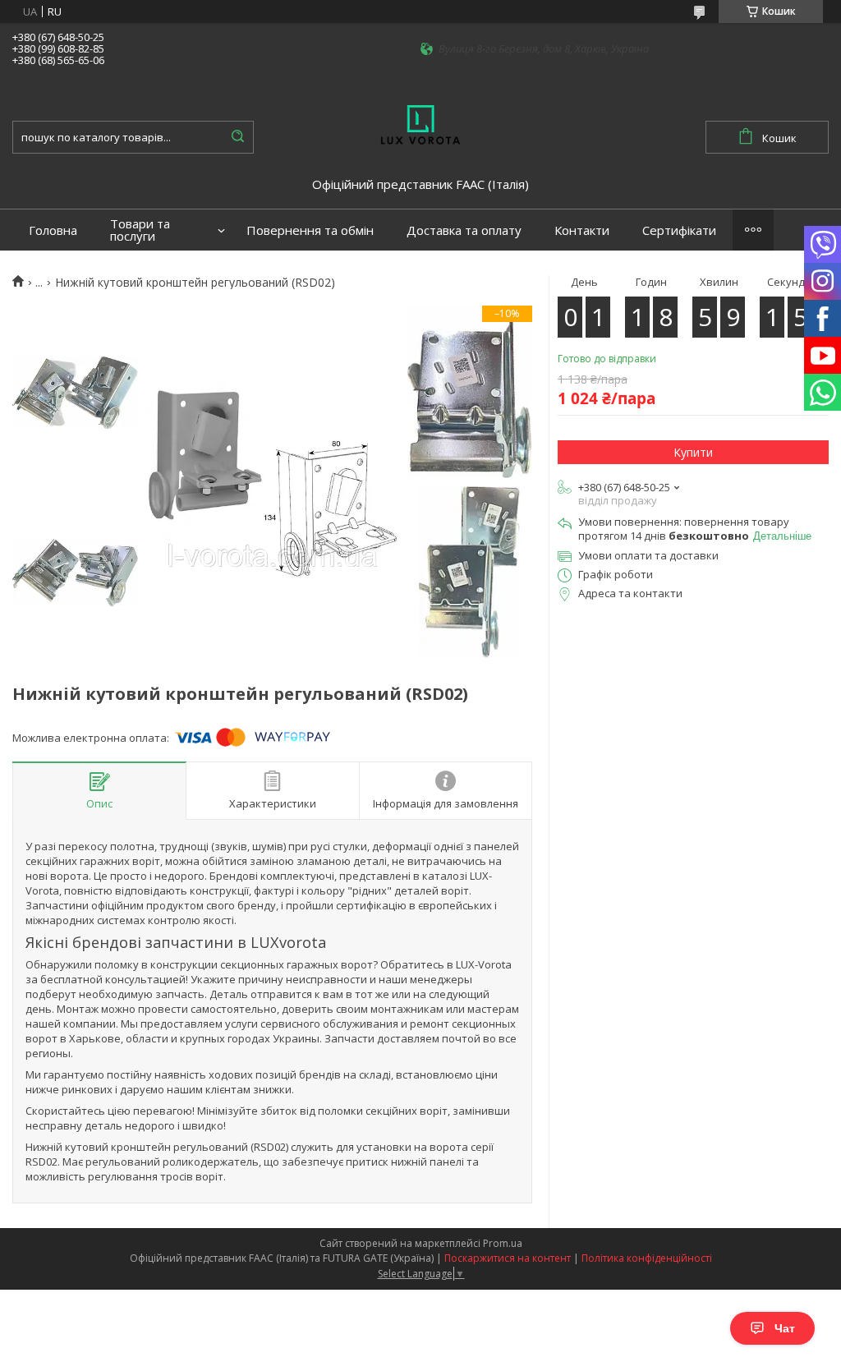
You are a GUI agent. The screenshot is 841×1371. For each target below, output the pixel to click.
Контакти (581, 230)
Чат (784, 1328)
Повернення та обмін (310, 230)
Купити (693, 452)
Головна (53, 230)
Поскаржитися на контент (507, 1258)
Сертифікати (679, 230)
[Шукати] (237, 137)
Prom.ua (502, 1243)
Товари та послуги (140, 230)
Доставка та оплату (464, 230)
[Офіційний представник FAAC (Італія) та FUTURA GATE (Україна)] (420, 123)
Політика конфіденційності (646, 1258)
